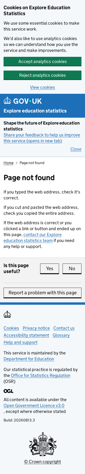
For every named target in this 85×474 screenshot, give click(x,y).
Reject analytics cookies (42, 75)
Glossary (61, 335)
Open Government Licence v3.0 (34, 405)
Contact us (64, 328)
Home (8, 163)
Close (75, 149)
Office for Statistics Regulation (40, 375)
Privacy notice (36, 328)
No (75, 268)
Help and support (21, 342)
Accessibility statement (26, 335)
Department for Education (29, 359)
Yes (52, 268)
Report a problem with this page (42, 293)
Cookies (11, 328)
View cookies (42, 87)
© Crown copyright (42, 461)
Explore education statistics (35, 111)
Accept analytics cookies (42, 61)
